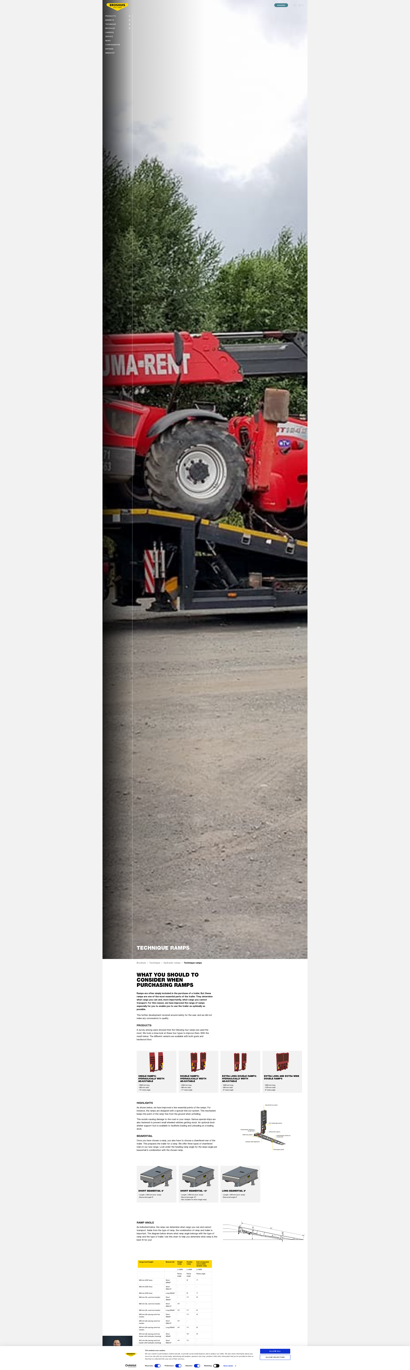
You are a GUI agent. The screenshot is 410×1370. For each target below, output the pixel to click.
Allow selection (275, 1357)
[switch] (178, 1365)
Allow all (275, 1351)
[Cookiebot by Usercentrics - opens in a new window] (131, 1365)
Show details (228, 1366)
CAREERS (281, 5)
